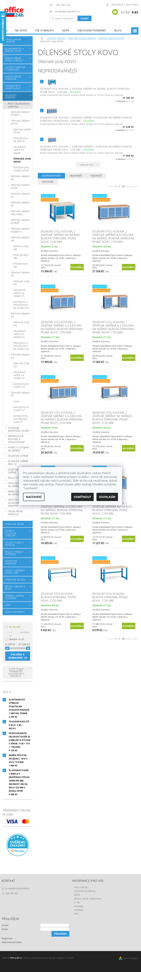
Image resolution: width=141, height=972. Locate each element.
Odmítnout (82, 497)
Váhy (8, 605)
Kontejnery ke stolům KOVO (21, 169)
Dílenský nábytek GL (20, 195)
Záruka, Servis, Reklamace (87, 898)
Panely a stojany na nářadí (18, 449)
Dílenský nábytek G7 (20, 394)
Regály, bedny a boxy (15, 587)
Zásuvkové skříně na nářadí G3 (19, 375)
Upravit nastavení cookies (61, 957)
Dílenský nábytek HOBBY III (20, 230)
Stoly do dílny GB (21, 256)
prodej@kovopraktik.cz (18, 888)
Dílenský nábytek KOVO (20, 122)
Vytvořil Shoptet (130, 958)
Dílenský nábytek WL (20, 177)
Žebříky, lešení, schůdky (14, 597)
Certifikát (78, 909)
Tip (10, 635)
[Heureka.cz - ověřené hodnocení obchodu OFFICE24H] (18, 844)
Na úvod (21, 30)
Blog (118, 30)
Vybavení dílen (14, 524)
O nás (77, 902)
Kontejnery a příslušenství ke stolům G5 (21, 304)
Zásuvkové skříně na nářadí (19, 150)
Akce (11, 632)
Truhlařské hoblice (15, 513)
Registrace (132, 4)
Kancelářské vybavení (13, 78)
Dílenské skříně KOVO (22, 131)
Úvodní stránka (7, 30)
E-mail (5, 925)
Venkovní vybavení (11, 562)
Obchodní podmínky (91, 30)
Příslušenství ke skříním (21, 140)
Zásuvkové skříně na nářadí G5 (19, 293)
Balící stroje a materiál (14, 553)
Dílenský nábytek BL (20, 204)
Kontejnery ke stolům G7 (21, 408)
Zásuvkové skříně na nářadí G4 (19, 334)
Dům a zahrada (14, 611)
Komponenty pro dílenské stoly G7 (21, 418)
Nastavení (33, 497)
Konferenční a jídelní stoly (14, 50)
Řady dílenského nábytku (19, 105)
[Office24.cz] (25, 12)
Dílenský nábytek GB (20, 239)
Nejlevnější (76, 175)
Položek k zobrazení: (17, 656)
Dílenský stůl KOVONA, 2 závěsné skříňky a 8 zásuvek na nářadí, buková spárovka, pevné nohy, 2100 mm (86, 119)
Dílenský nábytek (10, 96)
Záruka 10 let (16, 639)
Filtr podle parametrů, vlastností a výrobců (16, 672)
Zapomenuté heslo (12, 942)
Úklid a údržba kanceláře (14, 571)
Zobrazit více (86, 164)
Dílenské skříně (18, 455)
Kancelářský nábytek (13, 40)
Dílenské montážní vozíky (19, 429)
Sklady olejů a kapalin (14, 544)
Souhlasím (107, 497)
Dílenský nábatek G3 (20, 356)
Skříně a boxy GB (21, 248)
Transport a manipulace (13, 87)
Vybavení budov (15, 579)
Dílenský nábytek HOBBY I (20, 113)
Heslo (5, 929)
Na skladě (14, 627)
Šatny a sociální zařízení (10, 533)
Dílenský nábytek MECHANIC (20, 212)
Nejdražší (96, 175)
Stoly (16, 401)
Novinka (24, 632)
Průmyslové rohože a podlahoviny (16, 439)
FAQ (76, 913)
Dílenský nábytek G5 (20, 274)
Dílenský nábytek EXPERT (20, 221)
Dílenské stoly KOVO (22, 160)
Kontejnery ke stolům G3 (21, 385)
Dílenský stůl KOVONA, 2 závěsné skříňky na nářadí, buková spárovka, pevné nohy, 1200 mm (85, 90)
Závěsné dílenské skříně (19, 471)
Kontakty (78, 906)
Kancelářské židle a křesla (14, 59)
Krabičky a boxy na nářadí (18, 493)
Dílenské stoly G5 (21, 283)
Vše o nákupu (44, 30)
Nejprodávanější (51, 175)
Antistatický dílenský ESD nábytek (16, 502)
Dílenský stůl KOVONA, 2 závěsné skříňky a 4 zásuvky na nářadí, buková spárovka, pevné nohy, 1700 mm (86, 148)
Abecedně (47, 181)
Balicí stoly (15, 477)
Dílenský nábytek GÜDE (20, 186)
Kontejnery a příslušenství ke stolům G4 (21, 345)
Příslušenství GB (21, 265)
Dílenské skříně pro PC (18, 462)
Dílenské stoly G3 (21, 365)
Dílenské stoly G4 (21, 324)
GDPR (65, 30)
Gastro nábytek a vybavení (15, 68)
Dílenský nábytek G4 (20, 315)
